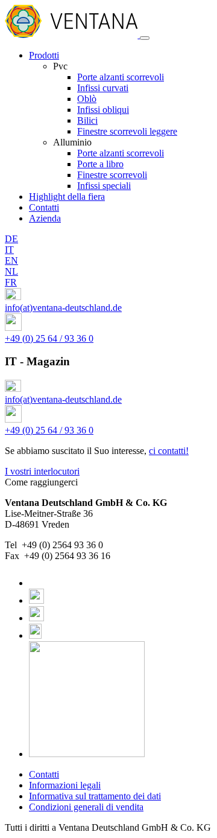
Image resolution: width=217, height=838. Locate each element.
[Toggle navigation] (144, 38)
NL (11, 271)
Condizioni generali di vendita (86, 807)
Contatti (44, 207)
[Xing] (35, 635)
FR (11, 282)
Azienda (45, 218)
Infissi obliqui (103, 109)
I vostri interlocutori (42, 471)
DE (11, 239)
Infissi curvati (102, 88)
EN (11, 260)
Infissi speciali (104, 186)
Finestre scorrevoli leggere (127, 131)
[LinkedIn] (36, 618)
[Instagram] (36, 600)
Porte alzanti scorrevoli (120, 77)
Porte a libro (100, 164)
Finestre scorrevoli (112, 175)
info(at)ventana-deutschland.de (63, 307)
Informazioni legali (65, 785)
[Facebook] (33, 583)
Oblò (86, 99)
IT (9, 250)
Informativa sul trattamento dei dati (95, 796)
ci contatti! (169, 451)
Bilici (87, 120)
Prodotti (44, 55)
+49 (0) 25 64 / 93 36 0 (49, 338)
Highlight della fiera (67, 196)
